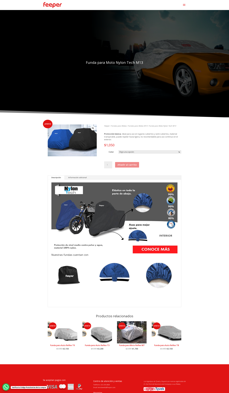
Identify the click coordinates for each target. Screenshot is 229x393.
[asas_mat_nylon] (114, 276)
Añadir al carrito (127, 164)
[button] (93, 128)
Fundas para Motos (119, 126)
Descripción (56, 177)
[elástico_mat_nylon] (160, 276)
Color (111, 152)
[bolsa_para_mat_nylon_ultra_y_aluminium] (69, 276)
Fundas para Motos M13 (137, 126)
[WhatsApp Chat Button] (6, 387)
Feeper (107, 126)
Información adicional (77, 177)
